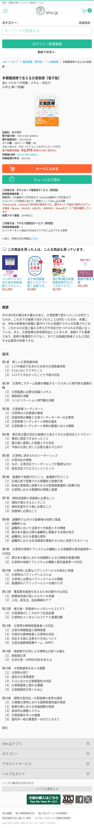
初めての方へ (46, 52)
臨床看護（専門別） (33, 61)
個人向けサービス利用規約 (52, 813)
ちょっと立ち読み (47, 179)
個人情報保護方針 (25, 813)
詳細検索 (85, 23)
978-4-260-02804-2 (27, 154)
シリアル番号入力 (47, 789)
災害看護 (53, 61)
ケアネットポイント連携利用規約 (53, 818)
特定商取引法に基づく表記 (16, 818)
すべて (14, 61)
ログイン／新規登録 (47, 43)
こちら (34, 238)
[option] (12, 273)
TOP (4, 61)
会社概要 (7, 813)
